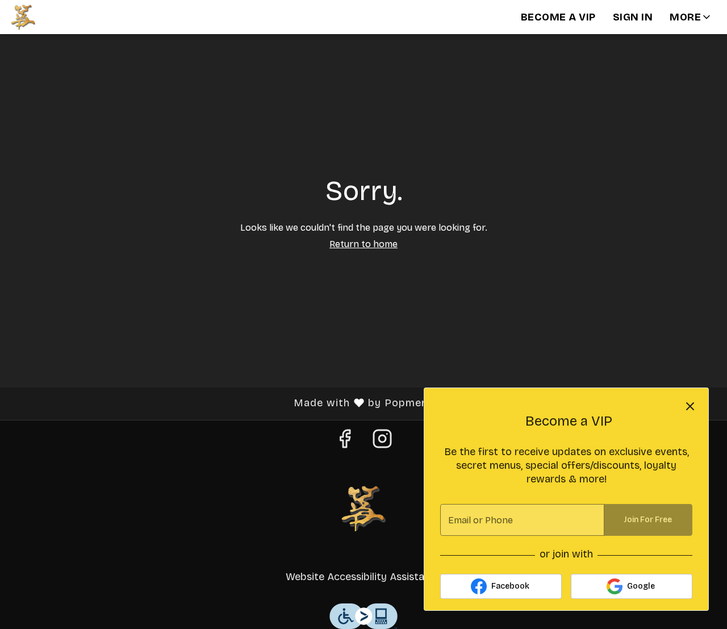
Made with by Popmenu (221, 403)
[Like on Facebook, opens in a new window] (345, 442)
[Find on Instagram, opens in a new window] (382, 442)
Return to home (363, 244)
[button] (691, 17)
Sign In (633, 17)
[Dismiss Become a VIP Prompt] (690, 406)
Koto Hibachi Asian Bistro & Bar (363, 508)
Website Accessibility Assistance (363, 576)
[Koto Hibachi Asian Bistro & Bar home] (60, 17)
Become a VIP (558, 17)
